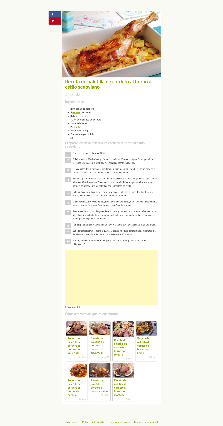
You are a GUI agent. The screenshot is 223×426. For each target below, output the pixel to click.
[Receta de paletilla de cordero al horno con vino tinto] (76, 335)
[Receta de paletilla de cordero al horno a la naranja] (76, 377)
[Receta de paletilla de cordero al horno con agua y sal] (99, 334)
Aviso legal (71, 422)
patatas (76, 112)
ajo (85, 116)
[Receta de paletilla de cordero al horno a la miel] (99, 377)
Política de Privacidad (93, 422)
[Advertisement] (111, 277)
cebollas (76, 127)
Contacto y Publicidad (146, 422)
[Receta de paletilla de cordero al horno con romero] (123, 336)
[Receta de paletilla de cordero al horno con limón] (146, 335)
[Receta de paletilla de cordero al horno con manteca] (123, 377)
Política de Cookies (120, 422)
